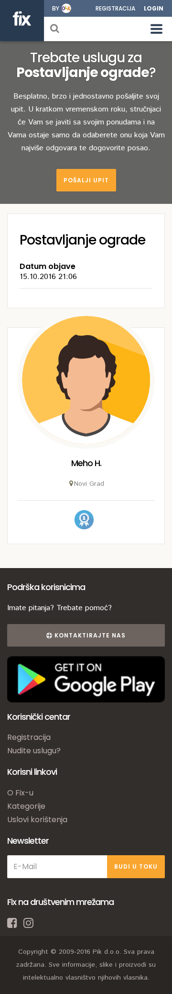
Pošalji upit (86, 180)
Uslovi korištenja (37, 819)
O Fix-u (20, 792)
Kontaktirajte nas (89, 635)
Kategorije (26, 806)
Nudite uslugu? (34, 750)
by (55, 8)
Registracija (115, 8)
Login (153, 8)
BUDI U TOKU (136, 866)
